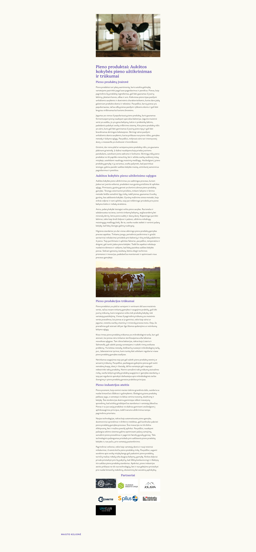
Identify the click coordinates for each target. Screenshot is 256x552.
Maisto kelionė (71, 534)
